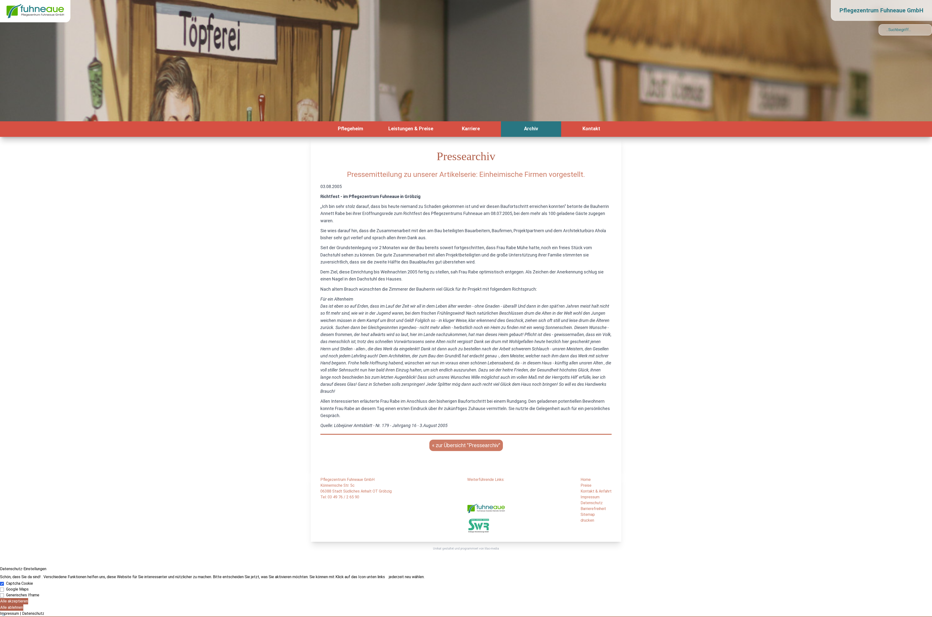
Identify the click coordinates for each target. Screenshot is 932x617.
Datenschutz (592, 503)
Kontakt (591, 129)
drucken (587, 520)
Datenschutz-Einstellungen (23, 569)
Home (586, 479)
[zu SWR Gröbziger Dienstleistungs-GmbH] (478, 525)
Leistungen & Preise (410, 129)
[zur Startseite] (35, 10)
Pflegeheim (350, 129)
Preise (586, 485)
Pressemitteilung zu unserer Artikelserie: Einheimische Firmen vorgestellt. (466, 174)
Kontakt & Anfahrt (596, 491)
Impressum (590, 497)
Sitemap (588, 514)
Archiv (531, 129)
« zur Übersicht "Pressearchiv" (466, 445)
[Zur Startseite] (315, 129)
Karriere (471, 129)
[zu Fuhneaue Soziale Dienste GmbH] (486, 510)
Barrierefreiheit (593, 508)
